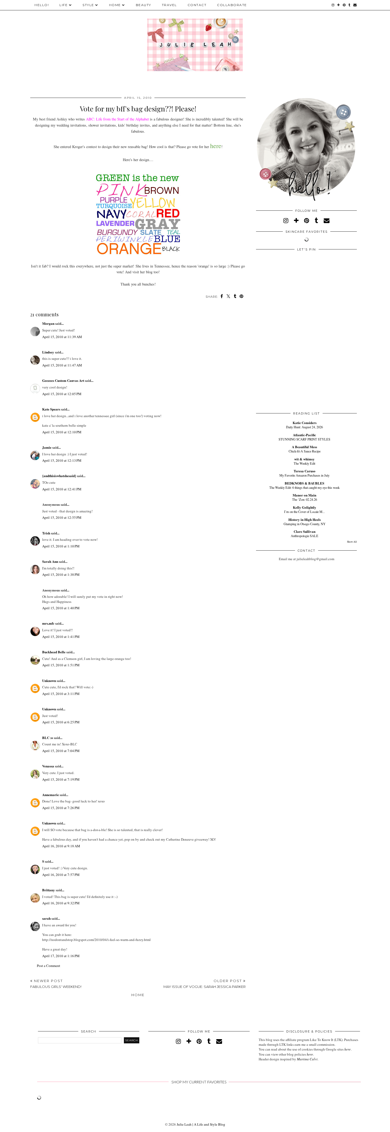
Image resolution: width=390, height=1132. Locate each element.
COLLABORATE (232, 5)
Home (138, 995)
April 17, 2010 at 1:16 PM (61, 955)
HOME (115, 5)
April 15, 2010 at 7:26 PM (61, 807)
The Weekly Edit (304, 463)
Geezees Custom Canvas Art (63, 380)
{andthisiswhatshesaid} (59, 475)
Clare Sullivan (304, 531)
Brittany (48, 889)
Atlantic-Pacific (304, 434)
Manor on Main (304, 495)
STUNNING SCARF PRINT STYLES (304, 439)
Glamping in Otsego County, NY (305, 524)
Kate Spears (51, 409)
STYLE (88, 5)
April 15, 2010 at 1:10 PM (61, 546)
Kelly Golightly (304, 507)
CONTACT (197, 5)
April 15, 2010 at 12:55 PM (61, 517)
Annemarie (50, 794)
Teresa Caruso (304, 470)
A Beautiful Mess (304, 446)
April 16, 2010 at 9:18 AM (61, 846)
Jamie (46, 447)
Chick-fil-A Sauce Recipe (304, 451)
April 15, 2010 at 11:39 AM (62, 336)
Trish (46, 532)
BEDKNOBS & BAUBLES (304, 483)
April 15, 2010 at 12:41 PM (61, 489)
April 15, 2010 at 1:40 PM (61, 608)
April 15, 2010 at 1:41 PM (61, 636)
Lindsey (48, 352)
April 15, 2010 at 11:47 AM (62, 365)
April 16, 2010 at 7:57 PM (61, 874)
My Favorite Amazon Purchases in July (304, 475)
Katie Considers (305, 422)
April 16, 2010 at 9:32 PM (61, 903)
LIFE (63, 5)
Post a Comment (48, 965)
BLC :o (47, 737)
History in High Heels (304, 519)
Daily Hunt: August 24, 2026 (304, 427)
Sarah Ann (50, 561)
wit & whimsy (304, 458)
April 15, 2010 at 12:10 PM (61, 432)
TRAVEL (169, 5)
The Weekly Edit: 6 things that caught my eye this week (304, 487)
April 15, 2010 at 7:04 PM (61, 750)
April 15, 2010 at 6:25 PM (61, 722)
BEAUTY (143, 5)
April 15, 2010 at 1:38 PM (61, 574)
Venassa (48, 765)
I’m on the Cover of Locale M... (304, 511)
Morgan (48, 323)
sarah (46, 918)
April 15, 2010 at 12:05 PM (61, 393)
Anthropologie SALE (304, 536)
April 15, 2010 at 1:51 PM (61, 665)
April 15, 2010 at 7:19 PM (61, 779)
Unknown (49, 680)
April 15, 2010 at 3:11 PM (61, 693)
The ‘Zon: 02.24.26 (304, 499)
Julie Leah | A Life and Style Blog (201, 1124)
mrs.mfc (48, 623)
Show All (352, 541)
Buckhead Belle (54, 651)
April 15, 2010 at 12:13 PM (61, 460)
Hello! (41, 5)
